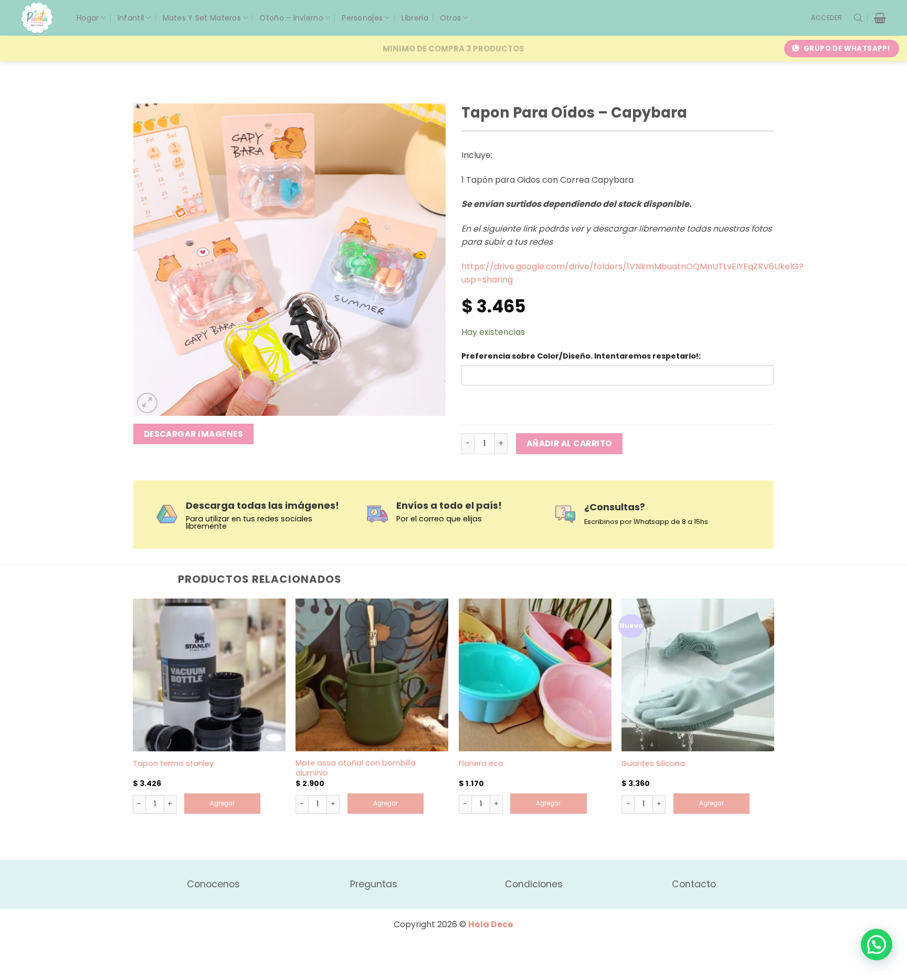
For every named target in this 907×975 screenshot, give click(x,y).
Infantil (131, 18)
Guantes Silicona (653, 764)
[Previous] (133, 720)
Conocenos (213, 884)
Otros (450, 18)
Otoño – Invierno (291, 18)
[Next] (774, 720)
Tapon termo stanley (173, 764)
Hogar (88, 18)
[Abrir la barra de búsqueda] (858, 18)
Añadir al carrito (569, 443)
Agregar (222, 803)
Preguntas (373, 884)
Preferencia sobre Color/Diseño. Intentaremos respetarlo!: (581, 356)
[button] (826, 17)
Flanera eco (481, 764)
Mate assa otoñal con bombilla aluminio (356, 768)
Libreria (415, 18)
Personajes (362, 18)
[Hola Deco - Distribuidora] (41, 18)
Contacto (694, 884)
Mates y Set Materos (202, 18)
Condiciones (534, 884)
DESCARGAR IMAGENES (193, 433)
